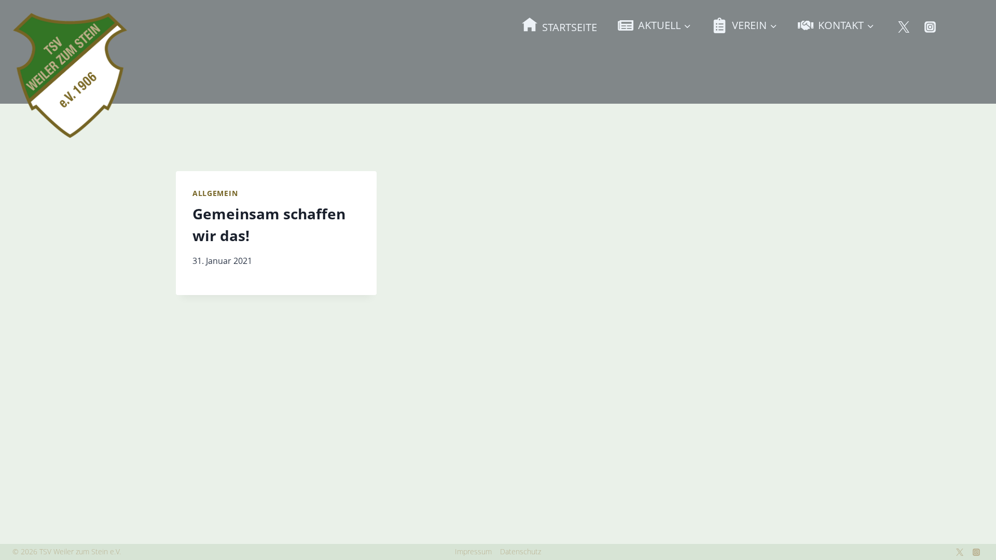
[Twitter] (903, 27)
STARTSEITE (569, 27)
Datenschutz (520, 551)
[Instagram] (930, 27)
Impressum (473, 551)
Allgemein (215, 193)
